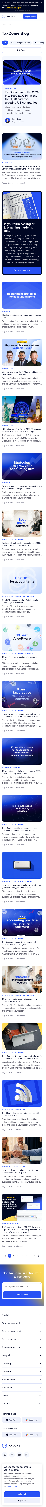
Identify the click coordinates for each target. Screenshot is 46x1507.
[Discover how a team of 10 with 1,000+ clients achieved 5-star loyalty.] (30, 10)
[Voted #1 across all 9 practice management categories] (16, 10)
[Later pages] (30, 1256)
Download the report (13, 8)
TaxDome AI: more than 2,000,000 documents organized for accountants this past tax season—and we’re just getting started (22, 1229)
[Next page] (38, 1256)
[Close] (41, 3)
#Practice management (13, 539)
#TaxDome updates (11, 1223)
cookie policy (12, 1486)
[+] (22, 1315)
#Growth (6, 311)
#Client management (12, 767)
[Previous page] (5, 1256)
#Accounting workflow (13, 596)
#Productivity (12, 88)
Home (4, 25)
